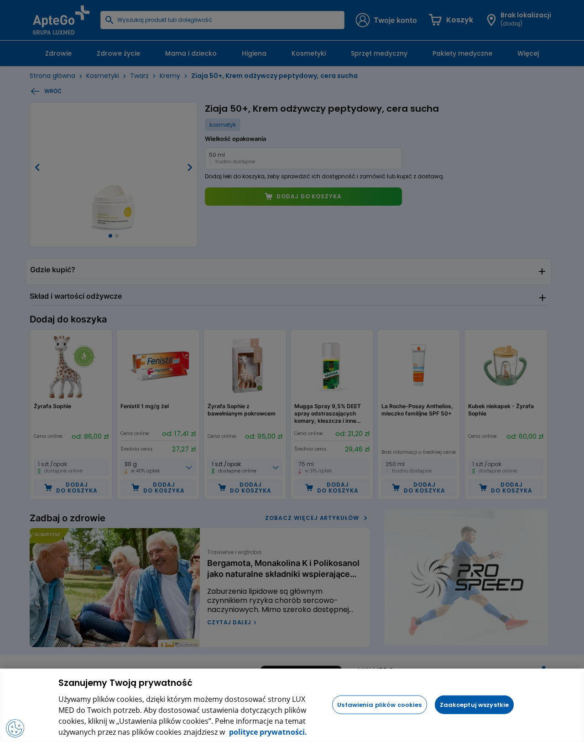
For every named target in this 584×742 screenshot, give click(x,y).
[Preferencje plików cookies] (15, 728)
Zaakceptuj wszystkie (474, 704)
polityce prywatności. (267, 732)
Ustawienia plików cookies (379, 704)
